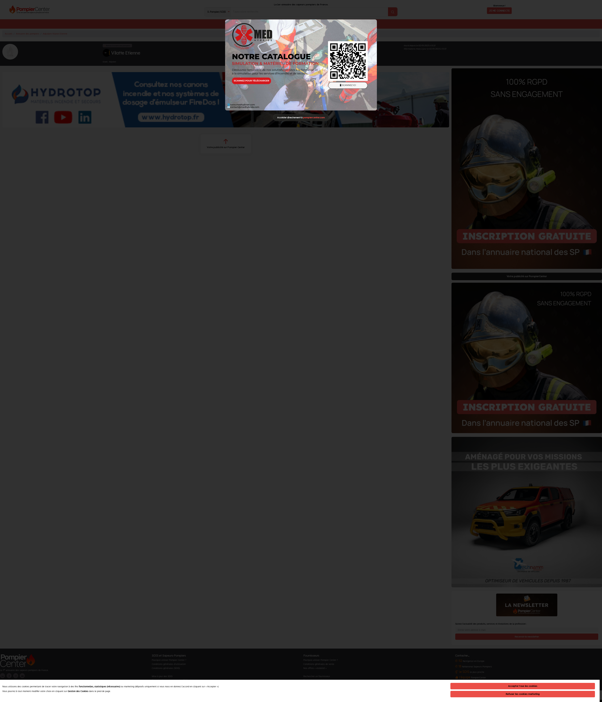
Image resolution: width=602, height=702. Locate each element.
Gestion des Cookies (78, 691)
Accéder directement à (301, 117)
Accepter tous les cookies (522, 685)
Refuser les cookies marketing (523, 693)
